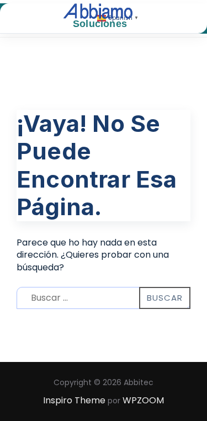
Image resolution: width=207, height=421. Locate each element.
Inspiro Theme (74, 400)
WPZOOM (143, 400)
